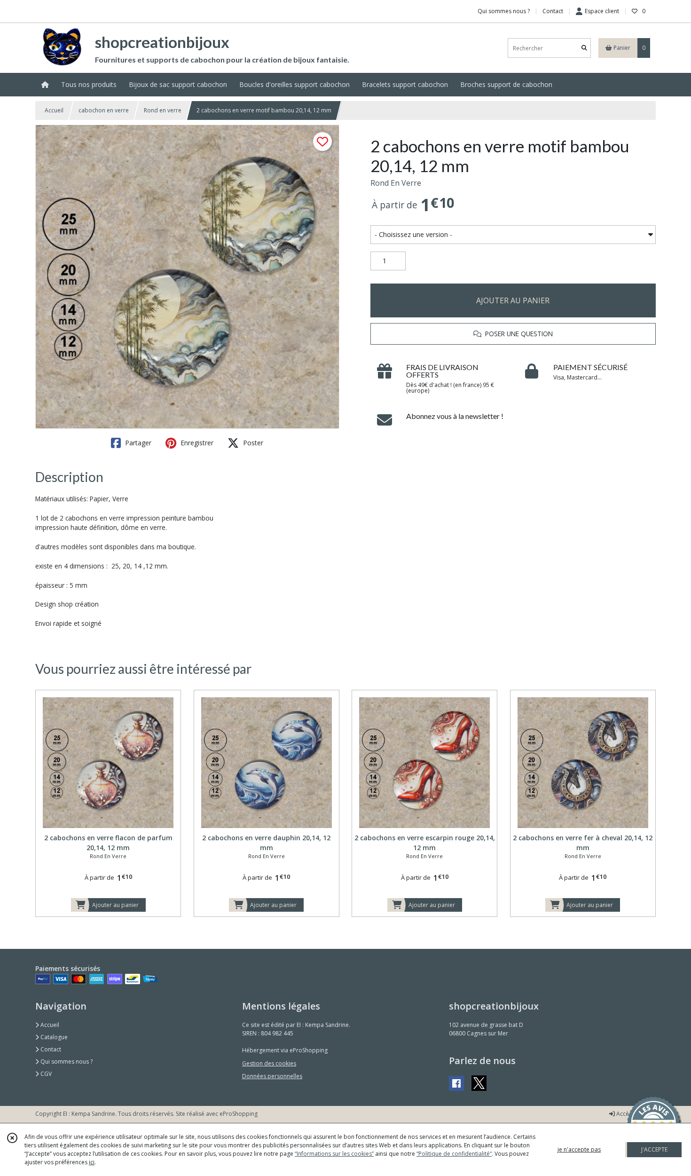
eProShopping (239, 1114)
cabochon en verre (104, 110)
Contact (552, 11)
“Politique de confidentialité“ (454, 1154)
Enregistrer (196, 442)
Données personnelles (272, 1076)
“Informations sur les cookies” (334, 1154)
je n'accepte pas (579, 1149)
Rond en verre (162, 110)
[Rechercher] (584, 48)
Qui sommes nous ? (66, 1062)
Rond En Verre (395, 183)
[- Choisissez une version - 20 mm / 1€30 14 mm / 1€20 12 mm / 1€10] (513, 234)
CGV (45, 1074)
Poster (252, 442)
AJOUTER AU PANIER (513, 300)
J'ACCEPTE (654, 1149)
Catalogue (53, 1037)
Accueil (54, 110)
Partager (137, 442)
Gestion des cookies (269, 1063)
